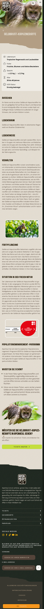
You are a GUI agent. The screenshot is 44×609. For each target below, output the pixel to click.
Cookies (22, 595)
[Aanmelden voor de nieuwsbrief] (38, 567)
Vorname (6, 552)
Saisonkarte (8, 515)
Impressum (22, 600)
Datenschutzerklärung (22, 590)
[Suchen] (33, 3)
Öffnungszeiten (9, 519)
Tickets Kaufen (20, 447)
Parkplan (6, 523)
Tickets (23, 606)
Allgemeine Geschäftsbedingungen (22, 585)
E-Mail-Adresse (8, 562)
